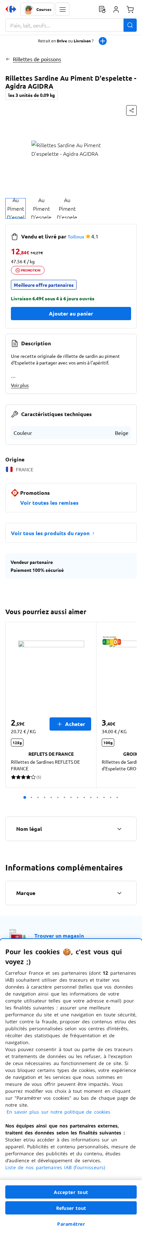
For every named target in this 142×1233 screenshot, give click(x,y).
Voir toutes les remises (49, 502)
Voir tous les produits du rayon (50, 533)
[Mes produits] (102, 9)
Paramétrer (71, 1224)
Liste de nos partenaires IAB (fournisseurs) (55, 1167)
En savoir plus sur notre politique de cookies (58, 1112)
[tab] (15, 208)
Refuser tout (71, 1208)
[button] (62, 9)
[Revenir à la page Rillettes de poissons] (7, 59)
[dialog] (71, 1086)
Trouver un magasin (59, 935)
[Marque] (119, 893)
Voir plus (20, 385)
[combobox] (71, 25)
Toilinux (76, 236)
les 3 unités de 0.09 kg (31, 95)
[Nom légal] (119, 828)
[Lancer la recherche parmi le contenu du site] (130, 25)
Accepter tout (71, 1192)
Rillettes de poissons (37, 59)
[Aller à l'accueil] (11, 9)
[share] (131, 110)
